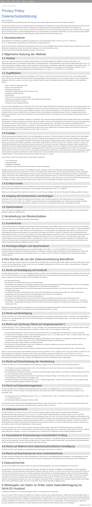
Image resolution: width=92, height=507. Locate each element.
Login (8, 1)
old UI (89, 505)
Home (2, 1)
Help (13, 1)
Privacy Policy (12, 6)
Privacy (24, 1)
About (18, 1)
